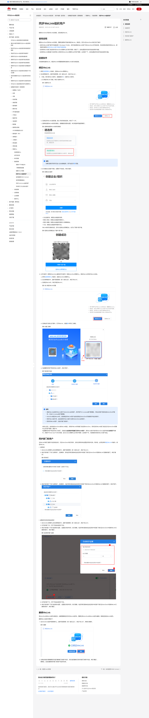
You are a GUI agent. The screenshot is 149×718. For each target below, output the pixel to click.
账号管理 (16, 158)
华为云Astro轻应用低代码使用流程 (19, 40)
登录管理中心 (17, 152)
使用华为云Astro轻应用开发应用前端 (20, 62)
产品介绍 (11, 27)
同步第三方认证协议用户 (22, 186)
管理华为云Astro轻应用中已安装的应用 (21, 80)
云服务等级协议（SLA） (15, 232)
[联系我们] (117, 9)
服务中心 (16, 198)
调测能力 (15, 136)
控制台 (129, 9)
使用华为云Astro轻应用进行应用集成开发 (21, 66)
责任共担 (11, 229)
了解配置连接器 (20, 167)
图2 (74, 163)
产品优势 (84, 691)
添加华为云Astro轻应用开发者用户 (19, 53)
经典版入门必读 (16, 90)
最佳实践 (11, 205)
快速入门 (11, 34)
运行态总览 (17, 155)
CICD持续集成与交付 (18, 130)
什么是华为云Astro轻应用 (89, 688)
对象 (14, 96)
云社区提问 (51, 691)
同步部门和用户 (129, 36)
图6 (68, 323)
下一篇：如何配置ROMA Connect (110, 669)
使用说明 (127, 24)
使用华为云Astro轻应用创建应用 (19, 56)
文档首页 (38, 15)
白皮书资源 (12, 235)
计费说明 (11, 31)
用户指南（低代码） (14, 37)
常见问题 (11, 211)
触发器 (14, 124)
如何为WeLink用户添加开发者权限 (56, 47)
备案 (124, 9)
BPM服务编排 (16, 111)
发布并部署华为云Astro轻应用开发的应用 (21, 76)
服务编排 (15, 105)
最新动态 (11, 24)
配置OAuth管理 (20, 170)
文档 (120, 9)
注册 (139, 9)
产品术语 (11, 226)
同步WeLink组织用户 (21, 174)
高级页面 (15, 102)
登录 (133, 9)
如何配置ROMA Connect (22, 177)
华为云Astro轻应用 (48, 15)
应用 (14, 93)
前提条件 (127, 28)
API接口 (15, 115)
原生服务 (15, 143)
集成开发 (15, 118)
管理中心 (15, 149)
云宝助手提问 (41, 691)
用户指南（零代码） (14, 202)
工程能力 (15, 139)
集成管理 (16, 161)
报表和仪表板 (16, 127)
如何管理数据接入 (20, 180)
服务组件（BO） (17, 133)
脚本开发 (15, 108)
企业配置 (16, 195)
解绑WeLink (128, 40)
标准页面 (15, 99)
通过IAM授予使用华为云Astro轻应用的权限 (20, 44)
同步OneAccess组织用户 (22, 183)
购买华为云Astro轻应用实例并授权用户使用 (21, 49)
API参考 (11, 208)
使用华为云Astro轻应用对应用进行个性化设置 (21, 71)
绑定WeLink (128, 32)
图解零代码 (85, 686)
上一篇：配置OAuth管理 (44, 669)
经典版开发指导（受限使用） (18, 87)
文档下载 (11, 217)
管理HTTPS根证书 (20, 164)
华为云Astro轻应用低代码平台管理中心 (21, 84)
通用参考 (11, 222)
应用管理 (16, 192)
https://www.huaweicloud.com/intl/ (38, 1)
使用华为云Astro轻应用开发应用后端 (20, 59)
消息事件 (15, 121)
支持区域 (11, 238)
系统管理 (16, 189)
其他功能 (15, 146)
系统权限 (11, 241)
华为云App (139, 4)
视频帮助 (11, 214)
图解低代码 (85, 683)
